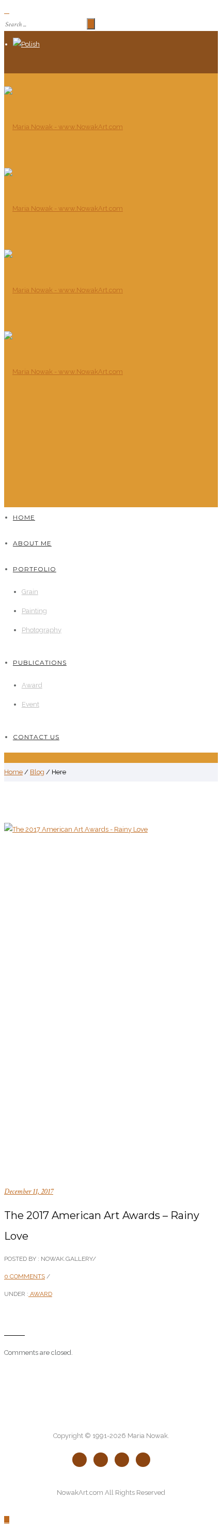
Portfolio (34, 569)
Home (24, 517)
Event (30, 704)
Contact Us (36, 737)
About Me (32, 543)
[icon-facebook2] (82, 1459)
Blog (37, 772)
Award (32, 685)
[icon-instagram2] (143, 1459)
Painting (34, 611)
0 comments (24, 1276)
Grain (30, 592)
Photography (41, 630)
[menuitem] (115, 44)
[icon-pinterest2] (124, 1459)
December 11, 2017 (28, 1191)
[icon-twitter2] (103, 1459)
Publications (40, 662)
